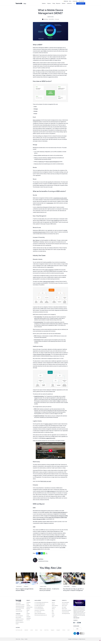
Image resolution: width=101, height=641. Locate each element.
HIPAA (58, 401)
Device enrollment (36, 120)
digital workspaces (51, 491)
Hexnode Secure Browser (20, 606)
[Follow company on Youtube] (80, 622)
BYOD (45, 51)
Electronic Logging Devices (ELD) (48, 438)
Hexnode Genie (18, 609)
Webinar (28, 610)
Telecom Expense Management (52, 161)
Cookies (26, 639)
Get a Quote (64, 607)
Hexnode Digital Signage (20, 607)
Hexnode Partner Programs (66, 610)
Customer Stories (29, 607)
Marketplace (29, 618)
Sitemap (53, 608)
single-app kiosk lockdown (48, 281)
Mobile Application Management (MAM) (59, 515)
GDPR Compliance (55, 605)
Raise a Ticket (64, 608)
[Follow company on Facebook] (74, 622)
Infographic (26, 586)
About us (53, 602)
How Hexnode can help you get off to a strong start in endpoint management (73, 589)
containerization (50, 203)
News (53, 611)
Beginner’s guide (50, 16)
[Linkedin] (42, 553)
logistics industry (48, 423)
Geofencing (41, 161)
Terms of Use (18, 639)
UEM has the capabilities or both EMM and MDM (53, 536)
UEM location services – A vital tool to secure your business (49, 589)
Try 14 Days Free (81, 3)
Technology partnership (66, 613)
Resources (28, 608)
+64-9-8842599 (39, 607)
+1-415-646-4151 (38, 611)
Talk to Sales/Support (65, 602)
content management (49, 269)
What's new (66, 1)
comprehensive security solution (60, 198)
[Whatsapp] (44, 553)
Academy (28, 613)
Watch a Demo (64, 605)
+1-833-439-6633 (81, 1)
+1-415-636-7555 (39, 610)
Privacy (22, 639)
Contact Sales (75, 1)
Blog (52, 610)
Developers (28, 616)
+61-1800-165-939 (39, 605)
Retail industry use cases (46, 481)
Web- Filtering (36, 240)
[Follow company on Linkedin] (78, 622)
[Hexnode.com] (19, 3)
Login (77, 628)
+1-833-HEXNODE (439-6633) (41, 602)
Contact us (54, 607)
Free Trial (28, 619)
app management (55, 220)
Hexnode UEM (18, 603)
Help (27, 611)
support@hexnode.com (40, 613)
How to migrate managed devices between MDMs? (24, 589)
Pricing (53, 3)
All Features (28, 602)
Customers (28, 605)
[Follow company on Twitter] (76, 622)
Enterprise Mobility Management (60, 512)
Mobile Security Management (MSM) (56, 517)
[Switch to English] (100, 640)
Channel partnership (65, 611)
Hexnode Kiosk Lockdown (20, 604)
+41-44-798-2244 (39, 608)
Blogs (25, 3)
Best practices (19, 586)
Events (53, 613)
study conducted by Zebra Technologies (42, 354)
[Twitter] (39, 553)
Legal (53, 616)
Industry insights (66, 586)
